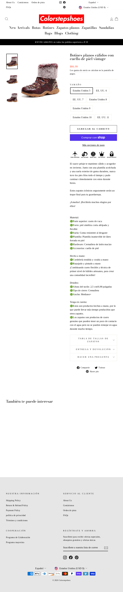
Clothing (71, 33)
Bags (48, 33)
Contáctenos (23, 2)
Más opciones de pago (93, 145)
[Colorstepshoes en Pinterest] (76, 557)
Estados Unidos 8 (98, 99)
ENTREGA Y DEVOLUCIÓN (93, 349)
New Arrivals (19, 27)
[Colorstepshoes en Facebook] (71, 557)
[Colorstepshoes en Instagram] (65, 557)
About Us (10, 2)
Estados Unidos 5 (81, 90)
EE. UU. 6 (101, 90)
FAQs (8, 7)
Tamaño (76, 85)
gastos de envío (81, 70)
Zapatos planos (68, 27)
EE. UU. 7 (78, 99)
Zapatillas (89, 27)
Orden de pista (38, 2)
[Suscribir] (106, 548)
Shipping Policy (13, 500)
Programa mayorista (15, 542)
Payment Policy (13, 510)
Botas (36, 27)
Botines (48, 27)
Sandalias (106, 27)
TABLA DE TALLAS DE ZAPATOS (93, 340)
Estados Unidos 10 (82, 117)
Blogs (58, 33)
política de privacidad (16, 515)
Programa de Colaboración (18, 537)
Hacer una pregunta (93, 357)
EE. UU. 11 (103, 117)
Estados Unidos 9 (81, 108)
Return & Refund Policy (17, 505)
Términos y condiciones (17, 520)
